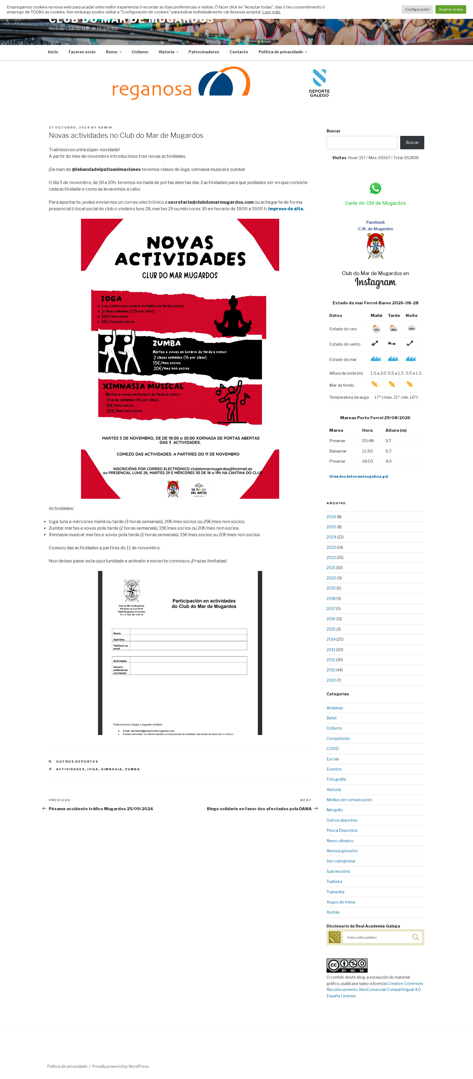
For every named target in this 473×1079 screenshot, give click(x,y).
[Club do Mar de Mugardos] (375, 258)
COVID (333, 748)
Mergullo (335, 809)
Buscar (334, 131)
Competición (338, 738)
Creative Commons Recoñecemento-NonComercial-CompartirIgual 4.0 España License (375, 989)
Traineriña (335, 892)
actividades (70, 769)
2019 (331, 588)
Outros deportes (77, 761)
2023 (331, 547)
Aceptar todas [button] (451, 9)
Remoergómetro (342, 850)
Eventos (334, 769)
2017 (331, 608)
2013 (331, 649)
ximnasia (111, 769)
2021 (331, 567)
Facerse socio (82, 51)
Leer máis (271, 12)
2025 (331, 526)
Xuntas (333, 912)
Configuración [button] (417, 9)
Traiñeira (334, 881)
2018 (331, 598)
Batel (331, 718)
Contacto (239, 51)
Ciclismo (140, 51)
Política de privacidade (281, 51)
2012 (331, 659)
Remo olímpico (340, 840)
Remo (111, 51)
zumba (132, 769)
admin (105, 127)
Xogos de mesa (341, 902)
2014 (331, 639)
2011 (331, 669)
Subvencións (338, 871)
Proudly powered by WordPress (120, 1066)
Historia (166, 51)
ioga (93, 769)
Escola (333, 759)
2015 (331, 629)
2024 (331, 537)
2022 (331, 557)
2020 (331, 578)
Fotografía (336, 779)
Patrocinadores (204, 51)
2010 (331, 680)
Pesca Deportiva (342, 830)
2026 (331, 516)
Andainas (335, 707)
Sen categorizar (341, 861)
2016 (331, 618)
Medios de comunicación (349, 799)
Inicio (53, 51)
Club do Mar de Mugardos (132, 19)
